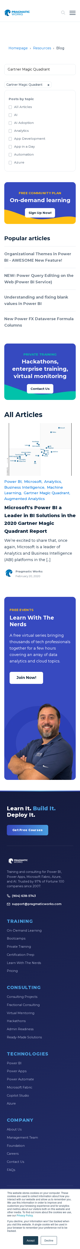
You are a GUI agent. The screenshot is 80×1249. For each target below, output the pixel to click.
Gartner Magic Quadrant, (47, 493)
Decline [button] (48, 1240)
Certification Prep (20, 955)
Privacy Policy (25, 1215)
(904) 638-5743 (24, 896)
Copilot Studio (18, 1095)
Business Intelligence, (24, 487)
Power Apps (16, 1071)
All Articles (23, 107)
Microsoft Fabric (19, 1087)
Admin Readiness (20, 1029)
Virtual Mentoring (20, 1013)
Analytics (21, 131)
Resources (42, 48)
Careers (13, 1154)
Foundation (16, 1146)
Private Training (19, 947)
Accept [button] (31, 1240)
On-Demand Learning (24, 930)
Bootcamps (16, 938)
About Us (14, 1129)
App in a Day (24, 146)
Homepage (18, 48)
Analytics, (53, 481)
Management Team (22, 1137)
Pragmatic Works (29, 571)
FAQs (11, 1170)
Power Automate (20, 1079)
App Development (29, 139)
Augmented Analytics (24, 499)
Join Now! (26, 677)
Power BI (14, 1063)
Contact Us (40, 389)
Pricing (12, 971)
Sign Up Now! (40, 213)
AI (15, 115)
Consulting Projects (22, 997)
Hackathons (16, 1021)
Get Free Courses (27, 830)
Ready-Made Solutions (24, 1037)
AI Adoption (24, 123)
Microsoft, (33, 481)
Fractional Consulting (23, 1005)
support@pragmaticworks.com (36, 904)
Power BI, (13, 481)
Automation (24, 154)
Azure (19, 162)
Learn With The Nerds (24, 963)
